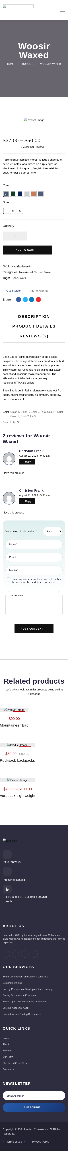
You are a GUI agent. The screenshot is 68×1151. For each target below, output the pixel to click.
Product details (34, 326)
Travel (47, 272)
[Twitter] (25, 299)
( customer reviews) (32, 146)
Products (27, 64)
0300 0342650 (11, 862)
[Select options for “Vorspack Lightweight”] (27, 779)
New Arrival (26, 272)
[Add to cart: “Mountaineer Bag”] (23, 709)
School (38, 272)
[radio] (6, 194)
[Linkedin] (31, 299)
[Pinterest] (38, 299)
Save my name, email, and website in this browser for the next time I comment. (36, 581)
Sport (15, 277)
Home (11, 64)
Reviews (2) (34, 336)
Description (34, 316)
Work (23, 277)
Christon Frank (31, 451)
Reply (28, 461)
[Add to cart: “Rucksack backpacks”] (27, 744)
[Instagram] (24, 954)
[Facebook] (18, 299)
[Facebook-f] (6, 954)
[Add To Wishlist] (14, 709)
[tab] (34, 318)
